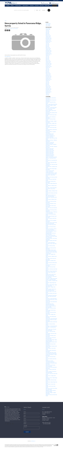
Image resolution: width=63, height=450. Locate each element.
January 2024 (48, 62)
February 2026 (48, 35)
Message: (25, 425)
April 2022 (47, 84)
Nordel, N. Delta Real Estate (51, 279)
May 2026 (47, 32)
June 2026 (47, 31)
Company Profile (18, 5)
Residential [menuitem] (32, 5)
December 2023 (48, 63)
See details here (7, 56)
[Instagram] (13, 424)
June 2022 (47, 82)
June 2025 (47, 44)
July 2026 (47, 30)
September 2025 (49, 41)
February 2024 (48, 61)
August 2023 (48, 67)
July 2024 (47, 55)
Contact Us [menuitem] (54, 5)
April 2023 (47, 71)
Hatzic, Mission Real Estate (50, 235)
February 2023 (48, 73)
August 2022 (48, 80)
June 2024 (47, 56)
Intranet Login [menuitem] (47, 5)
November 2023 (48, 64)
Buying (8, 5)
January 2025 (48, 49)
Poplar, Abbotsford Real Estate (51, 295)
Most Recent (48, 28)
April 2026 (47, 33)
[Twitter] (8, 424)
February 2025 (48, 48)
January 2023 (48, 74)
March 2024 (48, 60)
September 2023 (49, 66)
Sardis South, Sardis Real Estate (51, 318)
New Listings (48, 24)
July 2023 (47, 68)
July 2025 (47, 43)
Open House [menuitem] (42, 5)
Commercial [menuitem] (37, 5)
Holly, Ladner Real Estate (50, 242)
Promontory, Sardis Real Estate (51, 298)
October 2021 (48, 90)
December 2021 (48, 88)
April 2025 (47, 46)
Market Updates (25, 5)
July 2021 (47, 93)
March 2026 (48, 34)
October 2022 (48, 78)
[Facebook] (5, 424)
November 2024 (48, 51)
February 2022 (48, 86)
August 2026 (48, 29)
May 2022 (47, 83)
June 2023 (47, 69)
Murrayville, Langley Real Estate (51, 278)
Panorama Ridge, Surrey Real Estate (12, 28)
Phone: (25, 418)
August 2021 (48, 92)
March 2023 (48, 72)
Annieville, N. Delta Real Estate (51, 107)
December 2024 (48, 50)
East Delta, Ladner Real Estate (51, 187)
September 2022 (49, 79)
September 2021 (48, 91)
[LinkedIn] (10, 424)
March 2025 (48, 47)
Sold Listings (48, 25)
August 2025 (48, 42)
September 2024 (49, 53)
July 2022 (47, 81)
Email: (25, 415)
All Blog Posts (48, 23)
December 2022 (48, 75)
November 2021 (48, 89)
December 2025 (48, 37)
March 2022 (48, 85)
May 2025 (47, 45)
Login (57, 0)
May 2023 (47, 70)
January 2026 (48, 36)
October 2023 (48, 65)
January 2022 (48, 87)
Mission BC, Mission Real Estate (51, 271)
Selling (12, 5)
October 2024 (48, 52)
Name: (25, 411)
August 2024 (48, 54)
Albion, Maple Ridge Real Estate (51, 104)
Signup (54, 0)
